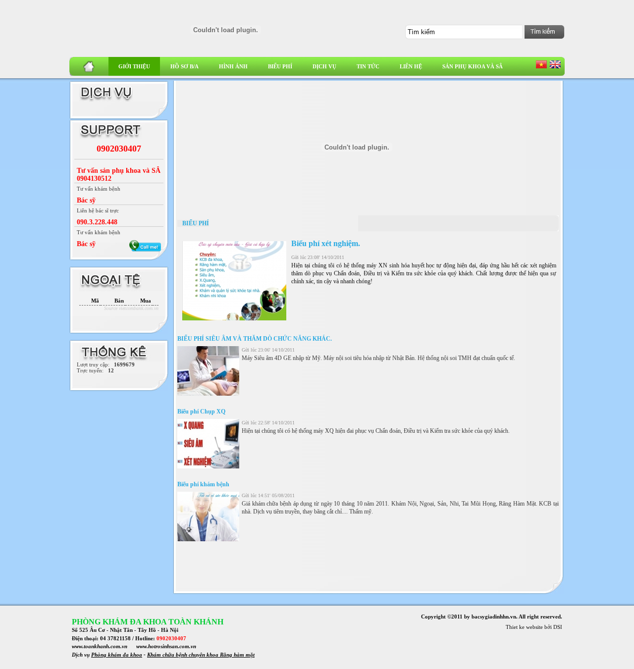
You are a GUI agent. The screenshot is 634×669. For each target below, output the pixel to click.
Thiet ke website (524, 627)
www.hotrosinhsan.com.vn (166, 646)
